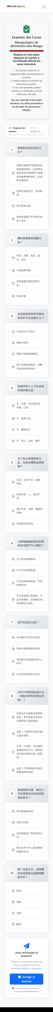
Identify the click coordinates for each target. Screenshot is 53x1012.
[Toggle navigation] (44, 7)
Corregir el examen (28, 979)
